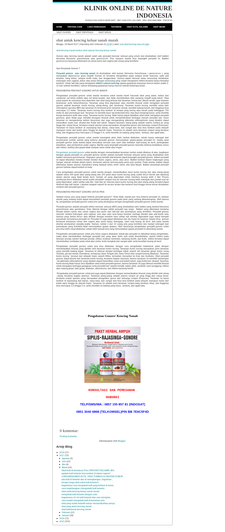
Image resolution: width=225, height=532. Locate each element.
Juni (64, 461)
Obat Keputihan (84, 32)
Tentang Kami (74, 27)
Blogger (121, 441)
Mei (63, 464)
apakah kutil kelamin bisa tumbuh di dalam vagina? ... (87, 473)
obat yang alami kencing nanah (77, 506)
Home (59, 27)
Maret (64, 467)
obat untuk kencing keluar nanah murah (87, 40)
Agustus (66, 458)
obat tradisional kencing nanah (76, 509)
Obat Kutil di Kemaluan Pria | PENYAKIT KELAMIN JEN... (89, 470)
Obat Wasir (159, 27)
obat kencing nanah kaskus (69, 50)
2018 (61, 452)
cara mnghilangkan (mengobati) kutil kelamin (83, 488)
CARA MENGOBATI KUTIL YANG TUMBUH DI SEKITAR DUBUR (92, 476)
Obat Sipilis (104, 32)
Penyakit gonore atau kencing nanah (75, 73)
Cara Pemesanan (96, 27)
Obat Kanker (63, 32)
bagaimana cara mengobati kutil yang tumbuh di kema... (88, 485)
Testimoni (116, 27)
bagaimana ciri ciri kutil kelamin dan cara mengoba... (87, 497)
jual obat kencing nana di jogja (134, 44)
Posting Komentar (68, 436)
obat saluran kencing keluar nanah (99, 50)
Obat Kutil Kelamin (137, 27)
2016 (61, 518)
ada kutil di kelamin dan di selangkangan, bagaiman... (87, 479)
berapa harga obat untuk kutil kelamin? (80, 482)
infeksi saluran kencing (107, 83)
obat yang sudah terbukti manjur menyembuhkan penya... (89, 503)
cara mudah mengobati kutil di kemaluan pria (83, 500)
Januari (65, 515)
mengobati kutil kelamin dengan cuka (79, 494)
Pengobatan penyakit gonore (70, 152)
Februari (66, 512)
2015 (61, 521)
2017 (61, 455)
